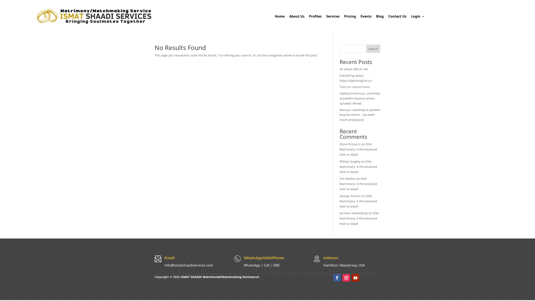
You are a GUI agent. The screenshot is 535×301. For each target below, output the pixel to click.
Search (373, 49)
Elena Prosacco (350, 144)
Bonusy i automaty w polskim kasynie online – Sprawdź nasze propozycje (360, 115)
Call (266, 265)
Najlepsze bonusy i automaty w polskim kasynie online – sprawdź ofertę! (360, 98)
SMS (276, 265)
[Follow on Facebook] (337, 278)
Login (415, 16)
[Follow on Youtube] (355, 278)
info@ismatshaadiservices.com (188, 265)
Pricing (350, 16)
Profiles (315, 16)
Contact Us (397, 16)
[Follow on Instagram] (346, 278)
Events (366, 16)
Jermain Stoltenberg (354, 213)
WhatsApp (252, 265)
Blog (380, 16)
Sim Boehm (347, 179)
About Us (296, 16)
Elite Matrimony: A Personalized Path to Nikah (358, 149)
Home (280, 16)
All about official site (354, 69)
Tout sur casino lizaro (355, 87)
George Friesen (350, 196)
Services (333, 16)
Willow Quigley (350, 161)
